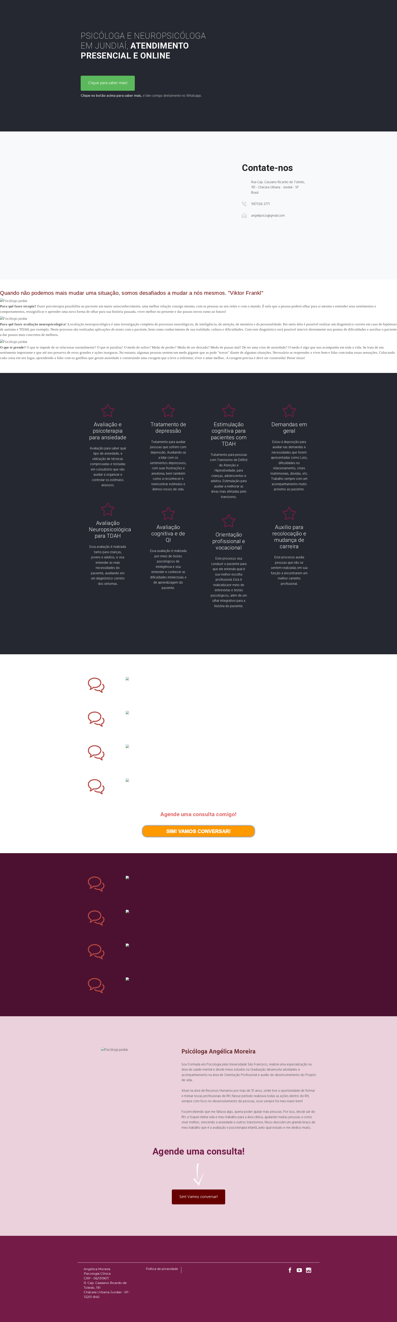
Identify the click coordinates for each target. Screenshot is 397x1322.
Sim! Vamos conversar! (198, 1197)
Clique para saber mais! (107, 83)
